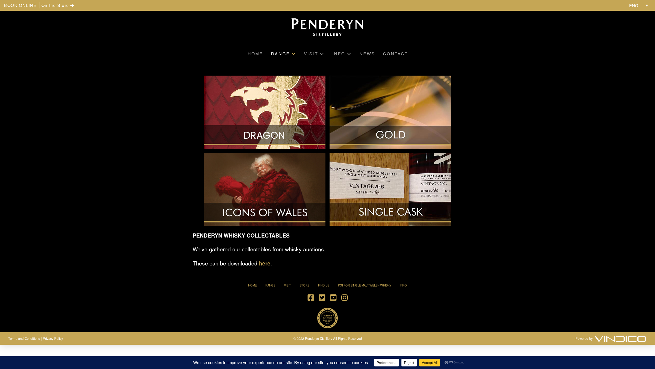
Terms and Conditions (24, 338)
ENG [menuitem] (633, 5)
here (264, 263)
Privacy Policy (53, 338)
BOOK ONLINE (20, 5)
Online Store (56, 5)
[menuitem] (638, 5)
